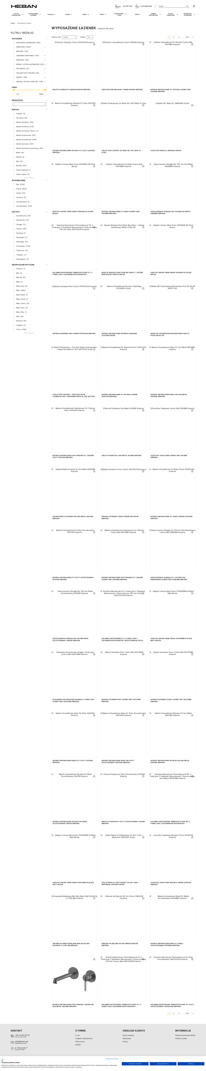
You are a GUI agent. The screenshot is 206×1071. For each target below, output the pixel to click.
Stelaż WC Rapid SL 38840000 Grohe (166, 150)
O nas (77, 1035)
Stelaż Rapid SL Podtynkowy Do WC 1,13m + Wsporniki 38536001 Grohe (120, 883)
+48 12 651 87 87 (22, 1035)
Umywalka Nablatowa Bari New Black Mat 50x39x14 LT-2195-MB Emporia (71, 944)
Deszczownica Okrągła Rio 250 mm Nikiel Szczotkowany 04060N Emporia (71, 639)
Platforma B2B (146, 6)
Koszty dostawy (128, 1035)
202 (187, 37)
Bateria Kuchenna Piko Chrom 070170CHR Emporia (74, 333)
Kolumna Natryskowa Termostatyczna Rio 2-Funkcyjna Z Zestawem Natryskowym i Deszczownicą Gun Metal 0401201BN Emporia (171, 823)
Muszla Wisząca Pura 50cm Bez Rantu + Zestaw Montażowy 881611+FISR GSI (122, 273)
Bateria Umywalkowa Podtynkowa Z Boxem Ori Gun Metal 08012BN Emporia (73, 1005)
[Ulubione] (194, 6)
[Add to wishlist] (94, 44)
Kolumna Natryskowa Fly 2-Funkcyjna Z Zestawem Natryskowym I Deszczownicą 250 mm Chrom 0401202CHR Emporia (123, 640)
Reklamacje (127, 1038)
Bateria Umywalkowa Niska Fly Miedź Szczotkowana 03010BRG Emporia (167, 944)
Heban (13, 23)
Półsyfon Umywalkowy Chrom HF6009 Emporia (122, 89)
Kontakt (78, 1045)
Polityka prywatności (112, 1059)
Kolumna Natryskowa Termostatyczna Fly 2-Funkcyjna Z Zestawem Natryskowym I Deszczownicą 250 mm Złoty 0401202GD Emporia (74, 274)
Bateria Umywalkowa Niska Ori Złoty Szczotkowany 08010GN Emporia (118, 761)
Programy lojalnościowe (83, 1038)
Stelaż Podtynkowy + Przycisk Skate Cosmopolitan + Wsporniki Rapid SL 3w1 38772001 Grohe (74, 396)
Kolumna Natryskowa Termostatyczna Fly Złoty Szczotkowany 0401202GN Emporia (172, 1005)
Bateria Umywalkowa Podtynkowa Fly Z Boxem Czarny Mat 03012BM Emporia (122, 578)
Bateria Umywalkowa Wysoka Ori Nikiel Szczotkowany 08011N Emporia (70, 822)
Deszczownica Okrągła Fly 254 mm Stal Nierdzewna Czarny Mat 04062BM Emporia (169, 578)
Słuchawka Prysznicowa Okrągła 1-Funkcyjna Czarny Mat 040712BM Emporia (73, 700)
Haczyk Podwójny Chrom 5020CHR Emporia (71, 89)
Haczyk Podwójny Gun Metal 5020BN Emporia (121, 455)
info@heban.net (21, 1041)
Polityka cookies (181, 1038)
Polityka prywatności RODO (185, 1035)
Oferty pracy (80, 1041)
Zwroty (125, 1041)
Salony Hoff (128, 6)
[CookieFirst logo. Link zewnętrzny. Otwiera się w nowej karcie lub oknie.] (2, 1060)
